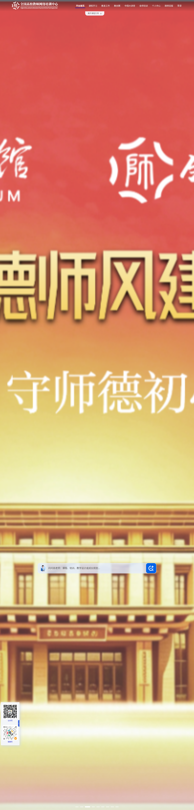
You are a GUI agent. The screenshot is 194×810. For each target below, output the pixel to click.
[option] (97, 405)
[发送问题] (151, 568)
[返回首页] (35, 6)
